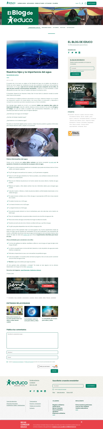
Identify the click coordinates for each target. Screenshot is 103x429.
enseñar (40, 297)
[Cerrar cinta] (81, 424)
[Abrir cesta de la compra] (85, 3)
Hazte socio (91, 3)
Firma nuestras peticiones (84, 405)
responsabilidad (73, 126)
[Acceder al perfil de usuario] (82, 3)
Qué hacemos (30, 3)
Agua (15, 297)
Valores (82, 116)
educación (77, 114)
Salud (85, 126)
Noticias (62, 27)
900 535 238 (33, 385)
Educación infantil (89, 114)
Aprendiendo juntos (34, 27)
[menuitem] (22, 3)
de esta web (52, 162)
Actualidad (48, 3)
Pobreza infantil (85, 124)
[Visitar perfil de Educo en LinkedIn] (45, 391)
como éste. (30, 267)
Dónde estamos (34, 380)
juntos (90, 116)
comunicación (25, 297)
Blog (77, 3)
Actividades (11, 297)
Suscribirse (75, 74)
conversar (31, 297)
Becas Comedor (58, 408)
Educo (83, 120)
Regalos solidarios (58, 405)
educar (36, 297)
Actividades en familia (74, 116)
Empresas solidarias (59, 413)
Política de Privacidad (29, 361)
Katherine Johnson (35, 270)
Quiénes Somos (22, 3)
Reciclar (48, 297)
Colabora (55, 3)
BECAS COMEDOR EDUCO (25, 424)
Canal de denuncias (12, 401)
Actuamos (56, 27)
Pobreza (79, 122)
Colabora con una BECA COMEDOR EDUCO (64, 427)
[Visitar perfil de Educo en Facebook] (69, 52)
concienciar (93, 118)
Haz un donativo (58, 410)
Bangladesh (90, 122)
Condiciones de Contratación (18, 361)
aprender (19, 297)
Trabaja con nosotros (35, 406)
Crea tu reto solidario (82, 406)
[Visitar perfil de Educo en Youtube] (76, 52)
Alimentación (72, 122)
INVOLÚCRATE (80, 401)
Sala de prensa (61, 392)
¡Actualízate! (70, 27)
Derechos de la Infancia (75, 120)
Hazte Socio (56, 406)
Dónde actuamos (39, 3)
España (82, 114)
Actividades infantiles (85, 118)
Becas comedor (76, 124)
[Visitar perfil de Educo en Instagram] (79, 52)
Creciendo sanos (46, 27)
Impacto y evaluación (35, 403)
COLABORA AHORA (82, 102)
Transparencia (33, 401)
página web (26, 234)
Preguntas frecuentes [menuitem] (12, 403)
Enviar (54, 371)
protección (76, 118)
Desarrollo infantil (90, 120)
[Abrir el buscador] (80, 3)
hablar (44, 297)
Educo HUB (70, 392)
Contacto (32, 382)
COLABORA (56, 401)
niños (70, 124)
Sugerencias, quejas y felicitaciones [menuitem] (16, 405)
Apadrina (55, 411)
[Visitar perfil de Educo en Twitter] (72, 52)
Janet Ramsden (25, 270)
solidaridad (53, 297)
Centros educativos (82, 408)
